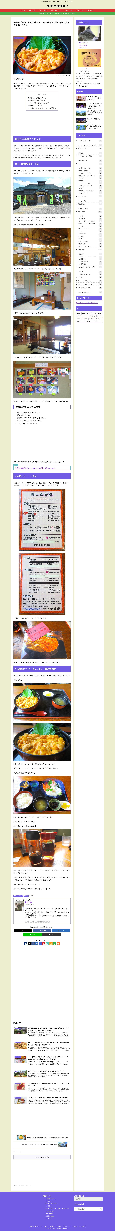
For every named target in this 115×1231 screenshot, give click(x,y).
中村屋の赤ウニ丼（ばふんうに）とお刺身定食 (42, 108)
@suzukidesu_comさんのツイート (87, 303)
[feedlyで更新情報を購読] (46, 922)
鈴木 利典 (28, 902)
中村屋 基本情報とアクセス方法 (40, 103)
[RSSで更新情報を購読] (48, 922)
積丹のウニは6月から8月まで (37, 98)
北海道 (26, 895)
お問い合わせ (59, 1226)
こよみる (49, 1218)
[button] (51, 934)
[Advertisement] (42, 31)
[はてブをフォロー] (33, 922)
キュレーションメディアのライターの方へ (74, 1226)
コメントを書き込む (42, 1157)
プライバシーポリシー (42, 1226)
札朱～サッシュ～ (52, 1203)
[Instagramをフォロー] (36, 922)
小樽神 (48, 1206)
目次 (39, 94)
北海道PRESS (50, 1198)
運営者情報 (33, 1226)
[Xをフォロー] (28, 922)
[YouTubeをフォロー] (38, 922)
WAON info (49, 1213)
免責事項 (52, 1226)
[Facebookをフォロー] (31, 922)
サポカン (49, 1201)
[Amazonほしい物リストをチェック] (43, 922)
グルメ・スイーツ (19, 895)
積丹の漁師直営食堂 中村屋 (37, 100)
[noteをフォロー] (41, 922)
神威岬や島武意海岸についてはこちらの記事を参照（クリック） (35, 468)
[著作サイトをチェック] (26, 922)
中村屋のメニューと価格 (36, 105)
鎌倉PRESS (50, 1216)
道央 (32, 895)
